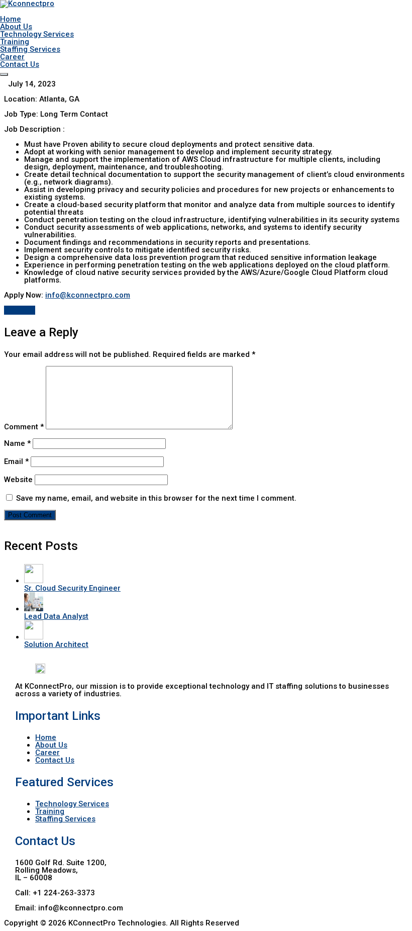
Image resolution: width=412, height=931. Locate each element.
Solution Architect (56, 644)
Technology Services (37, 34)
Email (16, 461)
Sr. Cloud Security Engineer (72, 588)
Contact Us (19, 64)
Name (17, 443)
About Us (16, 26)
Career (12, 56)
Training (14, 41)
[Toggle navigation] (4, 74)
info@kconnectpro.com (87, 295)
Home (10, 19)
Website (18, 479)
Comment (24, 426)
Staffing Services (30, 49)
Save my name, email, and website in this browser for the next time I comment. (156, 498)
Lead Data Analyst (56, 616)
